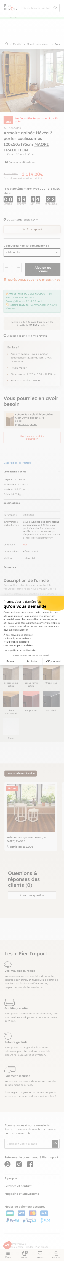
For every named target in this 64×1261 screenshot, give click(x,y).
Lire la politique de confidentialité (20, 650)
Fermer (10, 661)
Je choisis (32, 661)
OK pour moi (53, 661)
